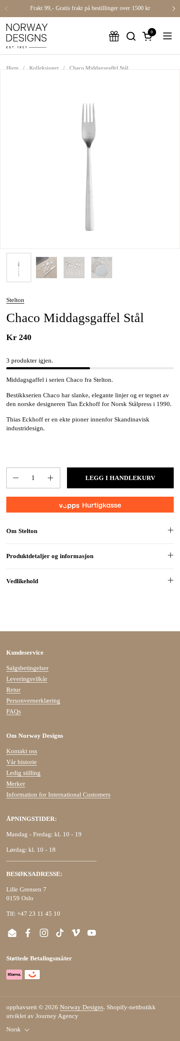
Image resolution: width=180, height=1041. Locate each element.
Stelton (15, 300)
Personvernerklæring (33, 700)
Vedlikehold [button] (22, 581)
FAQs (13, 711)
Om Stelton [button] (21, 531)
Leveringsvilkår (26, 678)
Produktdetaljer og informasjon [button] (49, 556)
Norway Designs (81, 1007)
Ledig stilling (23, 772)
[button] (131, 36)
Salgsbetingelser (27, 668)
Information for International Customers (58, 794)
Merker (15, 783)
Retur (13, 689)
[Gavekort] (114, 36)
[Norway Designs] (27, 35)
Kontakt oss (21, 751)
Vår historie (21, 762)
